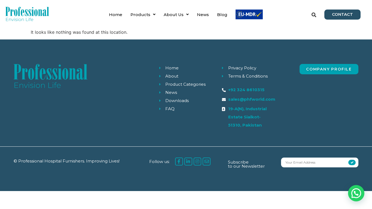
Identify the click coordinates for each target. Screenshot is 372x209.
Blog (222, 14)
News (203, 14)
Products (140, 14)
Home (115, 14)
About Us (174, 14)
